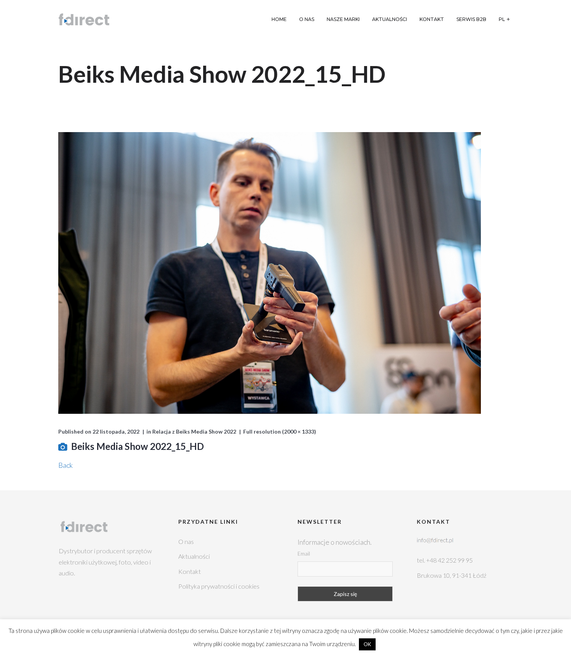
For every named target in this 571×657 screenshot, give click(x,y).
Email (304, 553)
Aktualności (194, 556)
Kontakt (189, 571)
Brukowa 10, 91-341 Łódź (451, 575)
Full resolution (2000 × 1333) (279, 431)
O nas (186, 541)
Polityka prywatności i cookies (218, 586)
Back (65, 465)
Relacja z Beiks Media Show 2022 (194, 431)
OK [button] (367, 644)
